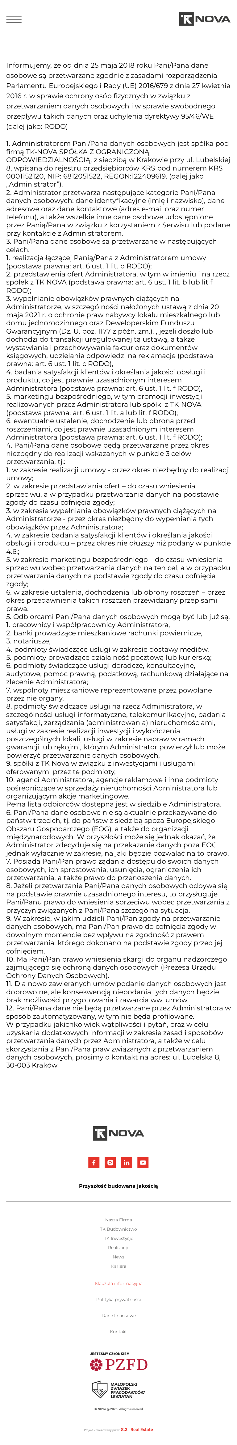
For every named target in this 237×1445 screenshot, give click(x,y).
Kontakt (118, 1331)
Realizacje (118, 1247)
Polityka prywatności (118, 1299)
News (118, 1257)
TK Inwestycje (118, 1238)
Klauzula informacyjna (119, 1283)
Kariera (118, 1266)
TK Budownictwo (118, 1229)
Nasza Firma (118, 1220)
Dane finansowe (119, 1315)
